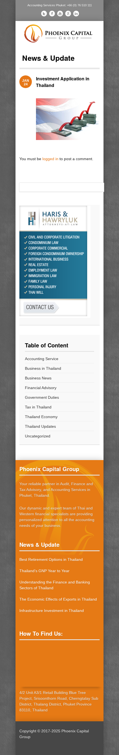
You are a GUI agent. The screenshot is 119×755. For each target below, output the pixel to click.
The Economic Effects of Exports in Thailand (58, 599)
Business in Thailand (43, 368)
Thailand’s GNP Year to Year (44, 571)
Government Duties (42, 397)
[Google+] (68, 14)
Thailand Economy (41, 417)
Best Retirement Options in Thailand (51, 559)
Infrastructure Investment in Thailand (51, 610)
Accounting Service (41, 359)
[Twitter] (44, 14)
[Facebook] (52, 14)
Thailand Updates (40, 426)
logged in (50, 159)
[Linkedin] (76, 14)
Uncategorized (37, 436)
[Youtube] (60, 14)
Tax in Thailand (38, 407)
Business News (38, 378)
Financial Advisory (40, 388)
